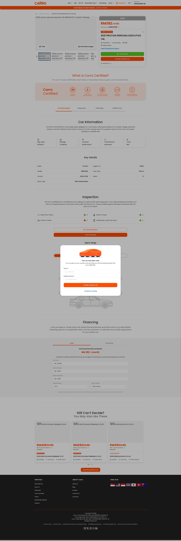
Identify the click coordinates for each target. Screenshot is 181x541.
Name (66, 268)
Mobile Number (69, 276)
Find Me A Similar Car (90, 285)
